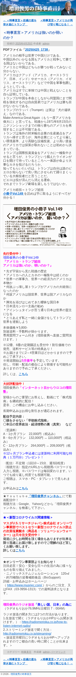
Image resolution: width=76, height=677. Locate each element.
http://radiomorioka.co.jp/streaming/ (27, 633)
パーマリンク (58, 651)
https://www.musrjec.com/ (25, 585)
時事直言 (26, 651)
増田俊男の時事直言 (18, 3)
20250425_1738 (36, 49)
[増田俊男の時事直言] (38, 7)
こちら (20, 550)
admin (45, 43)
